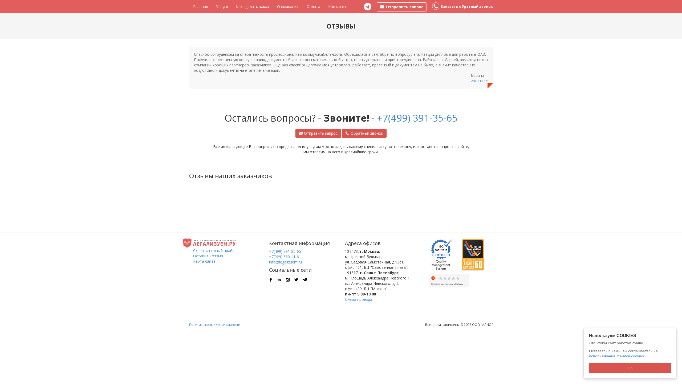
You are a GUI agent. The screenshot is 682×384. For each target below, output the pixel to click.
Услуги (222, 6)
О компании (288, 6)
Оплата (313, 6)
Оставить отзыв (208, 255)
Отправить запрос (321, 133)
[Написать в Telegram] (367, 6)
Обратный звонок (367, 133)
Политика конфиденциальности (214, 324)
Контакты (337, 6)
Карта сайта (204, 261)
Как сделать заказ (252, 6)
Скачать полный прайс (213, 250)
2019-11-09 (479, 81)
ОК (630, 368)
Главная (200, 6)
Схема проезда (358, 299)
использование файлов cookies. (617, 356)
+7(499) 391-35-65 (417, 118)
